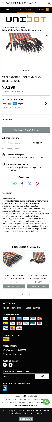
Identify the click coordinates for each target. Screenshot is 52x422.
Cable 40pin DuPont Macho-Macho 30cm (13, 277)
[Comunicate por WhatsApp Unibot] (46, 402)
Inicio (4, 27)
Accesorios (13, 27)
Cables (22, 27)
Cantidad (7, 119)
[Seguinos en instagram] (5, 365)
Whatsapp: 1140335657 (16, 350)
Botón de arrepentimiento (26, 405)
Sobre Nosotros (33, 308)
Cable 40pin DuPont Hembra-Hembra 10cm (38, 277)
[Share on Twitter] (29, 184)
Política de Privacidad (12, 308)
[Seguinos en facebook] (11, 365)
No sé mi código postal (11, 149)
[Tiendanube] (26, 397)
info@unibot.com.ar (14, 354)
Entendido (26, 418)
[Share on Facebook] (22, 184)
